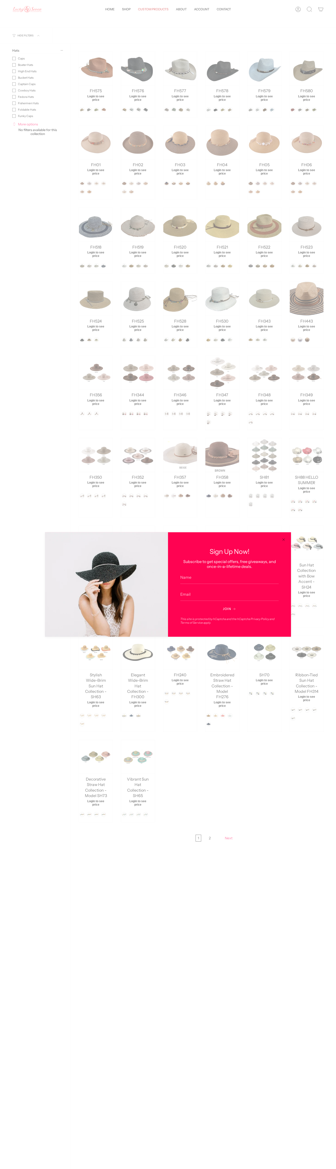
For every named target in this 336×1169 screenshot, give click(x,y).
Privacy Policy (260, 619)
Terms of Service (191, 622)
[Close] (283, 539)
